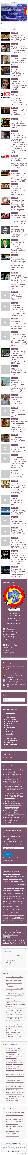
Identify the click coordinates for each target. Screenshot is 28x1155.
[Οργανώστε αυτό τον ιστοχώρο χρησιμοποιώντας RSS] (3, 973)
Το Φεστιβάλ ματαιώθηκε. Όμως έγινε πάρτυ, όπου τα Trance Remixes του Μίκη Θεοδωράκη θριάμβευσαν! (18, 558)
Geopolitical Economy (12, 721)
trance (13, 898)
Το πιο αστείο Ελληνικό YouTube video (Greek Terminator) (19, 522)
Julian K (8, 684)
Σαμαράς (23, 918)
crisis (4, 879)
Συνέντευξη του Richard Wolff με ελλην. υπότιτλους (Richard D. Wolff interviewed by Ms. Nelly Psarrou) (18, 310)
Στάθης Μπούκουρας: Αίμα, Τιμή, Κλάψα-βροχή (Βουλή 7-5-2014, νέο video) (18, 73)
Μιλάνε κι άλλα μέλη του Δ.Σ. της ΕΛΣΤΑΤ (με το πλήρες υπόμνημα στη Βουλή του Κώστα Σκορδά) (18, 219)
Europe (15, 881)
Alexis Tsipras (11, 871)
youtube (6, 901)
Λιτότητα (11, 912)
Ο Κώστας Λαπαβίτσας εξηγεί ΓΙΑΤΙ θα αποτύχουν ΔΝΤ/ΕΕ (19, 439)
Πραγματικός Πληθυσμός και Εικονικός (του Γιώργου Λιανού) (13, 811)
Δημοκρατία (5, 906)
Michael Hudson (10, 730)
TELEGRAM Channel (10, 634)
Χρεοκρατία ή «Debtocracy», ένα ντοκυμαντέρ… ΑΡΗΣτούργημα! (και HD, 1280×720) (18, 325)
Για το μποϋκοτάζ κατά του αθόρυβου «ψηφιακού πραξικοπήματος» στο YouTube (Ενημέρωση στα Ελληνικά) (19, 163)
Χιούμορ (9, 920)
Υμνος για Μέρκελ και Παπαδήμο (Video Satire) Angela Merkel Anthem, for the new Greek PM (18, 177)
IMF (8, 890)
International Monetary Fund (14, 890)
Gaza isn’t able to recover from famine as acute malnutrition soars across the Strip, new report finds (15, 978)
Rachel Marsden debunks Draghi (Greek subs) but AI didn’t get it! (13, 785)
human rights (18, 888)
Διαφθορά (10, 906)
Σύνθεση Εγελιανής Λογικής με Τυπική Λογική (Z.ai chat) (13, 781)
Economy (21, 879)
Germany (9, 885)
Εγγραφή (8, 854)
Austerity (5, 874)
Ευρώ (12, 909)
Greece (21, 884)
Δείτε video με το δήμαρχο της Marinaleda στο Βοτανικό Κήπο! (16, 400)
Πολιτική (11, 917)
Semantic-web (11, 896)
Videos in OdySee (14, 621)
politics (14, 893)
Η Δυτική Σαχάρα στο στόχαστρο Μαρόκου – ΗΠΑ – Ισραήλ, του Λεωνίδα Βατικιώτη (15, 1056)
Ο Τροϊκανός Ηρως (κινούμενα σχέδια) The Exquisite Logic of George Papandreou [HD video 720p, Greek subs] (18, 263)
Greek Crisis (9, 888)
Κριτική (5, 912)
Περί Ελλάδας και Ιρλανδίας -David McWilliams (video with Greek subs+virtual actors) (18, 190)
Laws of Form (8, 648)
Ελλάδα (6, 909)
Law (4, 893)
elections (9, 881)
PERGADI (8, 736)
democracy (16, 879)
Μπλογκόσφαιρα (7, 915)
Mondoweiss (9, 734)
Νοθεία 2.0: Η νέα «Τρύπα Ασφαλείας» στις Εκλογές (12, 807)
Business (9, 874)
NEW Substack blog (10, 632)
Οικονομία (21, 915)
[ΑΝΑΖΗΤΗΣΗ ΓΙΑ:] (14, 700)
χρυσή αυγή (21, 920)
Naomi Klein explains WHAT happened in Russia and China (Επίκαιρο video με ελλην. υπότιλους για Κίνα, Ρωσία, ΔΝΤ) (19, 426)
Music (6, 893)
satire (7, 896)
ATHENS (18, 871)
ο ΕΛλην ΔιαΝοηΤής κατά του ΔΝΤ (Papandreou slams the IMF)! (18, 413)
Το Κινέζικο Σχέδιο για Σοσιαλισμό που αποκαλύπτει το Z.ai (14, 778)
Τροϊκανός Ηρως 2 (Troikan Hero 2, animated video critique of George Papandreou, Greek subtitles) (18, 247)
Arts (15, 871)
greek (4, 888)
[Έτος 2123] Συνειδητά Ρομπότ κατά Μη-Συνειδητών (14, 821)
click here (6, 943)
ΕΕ (14, 906)
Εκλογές (17, 906)
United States (18, 898)
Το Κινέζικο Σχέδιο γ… (12, 671)
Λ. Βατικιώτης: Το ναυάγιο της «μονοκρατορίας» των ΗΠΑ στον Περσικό (15, 1082)
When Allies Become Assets (13, 1129)
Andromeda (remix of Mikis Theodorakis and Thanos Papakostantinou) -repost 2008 (19, 573)
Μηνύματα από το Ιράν (12, 1100)
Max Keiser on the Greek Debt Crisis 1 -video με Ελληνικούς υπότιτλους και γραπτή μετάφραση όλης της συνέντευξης (19, 488)
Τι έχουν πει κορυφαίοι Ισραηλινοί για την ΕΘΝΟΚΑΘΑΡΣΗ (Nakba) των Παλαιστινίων (14, 796)
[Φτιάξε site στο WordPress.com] (14, 1)
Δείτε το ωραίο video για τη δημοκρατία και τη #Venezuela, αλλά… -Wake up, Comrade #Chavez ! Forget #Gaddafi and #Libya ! (19, 340)
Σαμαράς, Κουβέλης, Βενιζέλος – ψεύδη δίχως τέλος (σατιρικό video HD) (18, 125)
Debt (7, 879)
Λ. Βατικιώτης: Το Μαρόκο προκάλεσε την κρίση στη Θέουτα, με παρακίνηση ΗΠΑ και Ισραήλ (15, 1062)
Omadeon (9, 666)
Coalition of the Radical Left (11, 876)
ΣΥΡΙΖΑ (18, 918)
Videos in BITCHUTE (14, 618)
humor (23, 888)
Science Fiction (8, 653)
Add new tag (5, 871)
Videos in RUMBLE (14, 616)
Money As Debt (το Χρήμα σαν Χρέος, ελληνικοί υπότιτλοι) (18, 449)
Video (22, 898)
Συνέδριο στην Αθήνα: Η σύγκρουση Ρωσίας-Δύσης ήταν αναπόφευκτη (14, 818)
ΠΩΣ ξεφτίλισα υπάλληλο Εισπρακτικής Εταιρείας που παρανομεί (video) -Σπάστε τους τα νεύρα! (19, 99)
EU (12, 881)
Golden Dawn (15, 885)
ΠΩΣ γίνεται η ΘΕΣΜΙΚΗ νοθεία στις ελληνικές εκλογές (15, 814)
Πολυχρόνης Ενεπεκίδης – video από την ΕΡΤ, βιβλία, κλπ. (18, 501)
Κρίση (20, 909)
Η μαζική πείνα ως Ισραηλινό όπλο (14, 793)
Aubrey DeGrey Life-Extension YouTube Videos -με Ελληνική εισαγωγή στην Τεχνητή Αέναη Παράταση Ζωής (19, 544)
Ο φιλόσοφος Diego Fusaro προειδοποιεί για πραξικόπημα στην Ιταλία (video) (18, 38)
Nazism (9, 893)
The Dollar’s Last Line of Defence (15, 1131)
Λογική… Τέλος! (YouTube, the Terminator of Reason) (16, 297)
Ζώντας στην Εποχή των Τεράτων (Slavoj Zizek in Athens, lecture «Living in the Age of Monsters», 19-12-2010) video (18, 357)
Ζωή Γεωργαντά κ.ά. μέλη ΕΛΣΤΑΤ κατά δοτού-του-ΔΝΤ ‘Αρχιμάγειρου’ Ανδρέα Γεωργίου (19, 233)
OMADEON (14, 9)
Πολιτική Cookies (21, 1148)
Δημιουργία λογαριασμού (13, 955)
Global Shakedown (11, 1133)
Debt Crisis (11, 879)
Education (5, 881)
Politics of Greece (21, 893)
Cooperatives (21, 876)
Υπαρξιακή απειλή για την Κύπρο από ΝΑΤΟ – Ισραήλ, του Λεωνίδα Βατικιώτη (15, 1076)
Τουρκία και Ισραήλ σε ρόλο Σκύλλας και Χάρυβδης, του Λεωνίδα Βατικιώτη (13, 1050)
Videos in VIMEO (14, 613)
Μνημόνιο (17, 912)
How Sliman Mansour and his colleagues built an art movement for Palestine (15, 984)
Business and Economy (16, 874)
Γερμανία (17, 903)
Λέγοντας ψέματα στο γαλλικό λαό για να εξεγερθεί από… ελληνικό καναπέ (14, 789)
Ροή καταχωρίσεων (11, 960)
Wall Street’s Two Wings (12, 1136)
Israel (22, 890)
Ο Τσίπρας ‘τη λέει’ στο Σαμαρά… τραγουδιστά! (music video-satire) (19, 113)
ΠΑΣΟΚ (5, 918)
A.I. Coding (7, 639)
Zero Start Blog (8, 637)
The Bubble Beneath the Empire (14, 1121)
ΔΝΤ (21, 904)
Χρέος (13, 921)
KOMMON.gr (9, 725)
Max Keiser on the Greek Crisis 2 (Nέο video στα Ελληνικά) (18, 475)
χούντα (17, 920)
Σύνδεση (8, 957)
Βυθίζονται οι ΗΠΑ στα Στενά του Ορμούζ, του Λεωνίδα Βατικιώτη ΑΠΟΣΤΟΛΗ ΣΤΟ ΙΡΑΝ (15, 1088)
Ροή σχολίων (9, 962)
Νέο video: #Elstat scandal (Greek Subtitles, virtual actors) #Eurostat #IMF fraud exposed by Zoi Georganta (18, 205)
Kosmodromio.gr (10, 727)
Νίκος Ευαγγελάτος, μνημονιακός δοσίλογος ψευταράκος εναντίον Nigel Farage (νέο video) (19, 85)
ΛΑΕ (8, 912)
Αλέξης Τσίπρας (13, 901)
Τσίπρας (5, 920)
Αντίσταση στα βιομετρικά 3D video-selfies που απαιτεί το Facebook (14, 775)
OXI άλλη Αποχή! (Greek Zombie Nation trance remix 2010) (18, 372)
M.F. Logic (6, 650)
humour (5, 890)
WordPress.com (10, 965)
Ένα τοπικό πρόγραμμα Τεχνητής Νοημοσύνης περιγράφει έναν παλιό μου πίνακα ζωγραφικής (14, 771)
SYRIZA (10, 898)
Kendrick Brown (10, 680)
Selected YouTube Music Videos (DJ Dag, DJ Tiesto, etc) (18, 532)
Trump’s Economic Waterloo (14, 1126)
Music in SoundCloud (14, 623)
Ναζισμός (15, 915)
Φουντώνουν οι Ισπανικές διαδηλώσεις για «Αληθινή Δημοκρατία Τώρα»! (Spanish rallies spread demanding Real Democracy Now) (19, 281)
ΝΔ (12, 915)
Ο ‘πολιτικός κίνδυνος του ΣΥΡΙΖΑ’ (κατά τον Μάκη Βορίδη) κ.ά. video (18, 61)
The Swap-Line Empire (12, 1124)
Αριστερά (12, 904)
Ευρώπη (15, 909)
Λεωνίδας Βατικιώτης (10, 1045)
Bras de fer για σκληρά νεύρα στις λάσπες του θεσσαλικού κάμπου (14, 804)
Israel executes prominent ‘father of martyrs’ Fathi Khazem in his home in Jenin (15, 1026)
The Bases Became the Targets (14, 1119)
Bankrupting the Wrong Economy (15, 1112)
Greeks (13, 888)
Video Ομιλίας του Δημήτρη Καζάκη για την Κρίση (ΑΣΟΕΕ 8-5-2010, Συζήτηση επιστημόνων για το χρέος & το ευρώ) (18, 462)
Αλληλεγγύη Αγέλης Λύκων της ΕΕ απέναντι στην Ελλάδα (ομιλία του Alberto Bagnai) (19, 49)
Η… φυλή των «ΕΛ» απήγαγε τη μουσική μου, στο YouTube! (18, 512)
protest (4, 896)
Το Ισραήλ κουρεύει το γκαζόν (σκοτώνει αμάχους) (13, 800)
